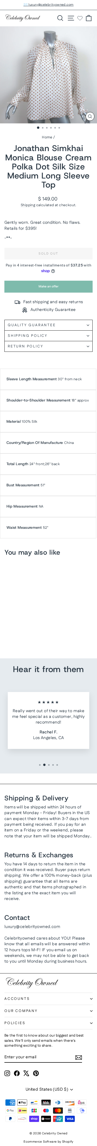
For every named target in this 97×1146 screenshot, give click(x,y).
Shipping (28, 205)
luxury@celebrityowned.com (32, 927)
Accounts (17, 998)
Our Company (21, 1011)
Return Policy (25, 346)
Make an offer (48, 288)
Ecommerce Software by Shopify (48, 1142)
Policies (14, 1023)
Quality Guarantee (32, 325)
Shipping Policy (28, 335)
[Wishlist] (80, 18)
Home (47, 137)
